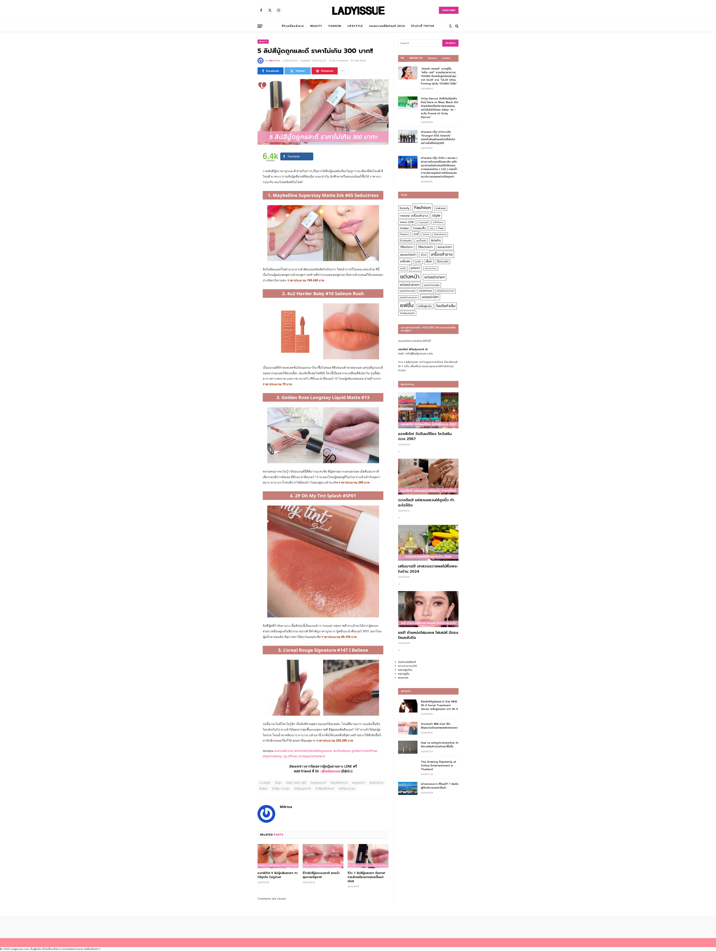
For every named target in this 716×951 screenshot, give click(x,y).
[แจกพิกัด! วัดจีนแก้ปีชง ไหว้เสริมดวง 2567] (428, 410)
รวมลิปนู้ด (264, 782)
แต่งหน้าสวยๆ (409, 284)
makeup (441, 208)
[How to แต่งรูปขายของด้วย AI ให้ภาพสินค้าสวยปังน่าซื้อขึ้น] (407, 747)
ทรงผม (404, 228)
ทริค (432, 228)
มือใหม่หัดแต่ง (440, 234)
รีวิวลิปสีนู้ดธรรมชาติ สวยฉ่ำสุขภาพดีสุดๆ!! (321, 875)
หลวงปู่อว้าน (405, 670)
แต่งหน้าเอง (425, 291)
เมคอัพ (418, 261)
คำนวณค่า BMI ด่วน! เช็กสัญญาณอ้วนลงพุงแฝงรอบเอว (439, 726)
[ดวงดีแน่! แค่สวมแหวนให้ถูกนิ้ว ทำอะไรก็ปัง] (428, 477)
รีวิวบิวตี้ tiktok (422, 26)
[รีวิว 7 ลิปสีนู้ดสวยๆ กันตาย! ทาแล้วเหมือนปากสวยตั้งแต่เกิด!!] (368, 856)
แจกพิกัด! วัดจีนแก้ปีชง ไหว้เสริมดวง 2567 (425, 436)
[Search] (457, 26)
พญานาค (403, 678)
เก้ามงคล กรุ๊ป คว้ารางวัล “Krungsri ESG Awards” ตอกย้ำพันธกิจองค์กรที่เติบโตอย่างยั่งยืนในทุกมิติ (438, 137)
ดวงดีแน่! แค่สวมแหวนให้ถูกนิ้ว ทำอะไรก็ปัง (426, 503)
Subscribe (448, 10)
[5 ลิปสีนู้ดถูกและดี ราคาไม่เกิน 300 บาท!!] (323, 112)
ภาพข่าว (446, 58)
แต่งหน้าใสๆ (430, 297)
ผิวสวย (426, 234)
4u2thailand (341, 751)
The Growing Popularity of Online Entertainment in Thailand (438, 765)
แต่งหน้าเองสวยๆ (408, 297)
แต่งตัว (403, 268)
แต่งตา (415, 268)
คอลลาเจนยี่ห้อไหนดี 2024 (387, 26)
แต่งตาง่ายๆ (431, 268)
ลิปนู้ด (278, 782)
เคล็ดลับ (405, 261)
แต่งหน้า (410, 276)
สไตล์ (423, 255)
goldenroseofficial (364, 751)
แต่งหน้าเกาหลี (407, 291)
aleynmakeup (272, 756)
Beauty (316, 26)
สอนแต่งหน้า (408, 254)
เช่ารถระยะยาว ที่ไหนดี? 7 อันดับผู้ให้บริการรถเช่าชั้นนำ (440, 786)
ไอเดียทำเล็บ (445, 306)
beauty (404, 208)
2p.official (290, 756)
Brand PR (416, 58)
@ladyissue (331, 771)
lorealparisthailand (311, 756)
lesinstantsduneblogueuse (313, 751)
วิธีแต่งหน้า (425, 246)
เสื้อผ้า (428, 261)
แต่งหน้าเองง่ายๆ (445, 291)
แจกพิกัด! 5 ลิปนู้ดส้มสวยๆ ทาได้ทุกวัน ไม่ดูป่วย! (277, 875)
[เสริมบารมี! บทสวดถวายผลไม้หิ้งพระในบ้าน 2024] (428, 543)
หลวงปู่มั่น (403, 674)
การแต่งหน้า (423, 222)
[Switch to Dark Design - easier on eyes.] (450, 26)
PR (402, 58)
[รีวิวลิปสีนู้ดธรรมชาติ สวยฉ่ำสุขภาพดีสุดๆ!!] (323, 856)
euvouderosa (283, 751)
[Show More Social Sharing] (342, 70)
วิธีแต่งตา (406, 246)
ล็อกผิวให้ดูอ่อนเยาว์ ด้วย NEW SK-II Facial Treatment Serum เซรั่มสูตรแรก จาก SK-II (439, 705)
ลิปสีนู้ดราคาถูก (347, 788)
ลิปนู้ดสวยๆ (358, 782)
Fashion (335, 26)
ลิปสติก (436, 240)
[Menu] (259, 26)
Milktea (274, 60)
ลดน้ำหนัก (421, 240)
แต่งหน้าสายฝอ (431, 285)
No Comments (340, 60)
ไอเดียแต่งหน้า (407, 313)
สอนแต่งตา (444, 247)
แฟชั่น (407, 305)
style (436, 215)
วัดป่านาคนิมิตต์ (407, 662)
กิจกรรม (432, 58)
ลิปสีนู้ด (263, 788)
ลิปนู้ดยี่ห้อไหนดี (339, 782)
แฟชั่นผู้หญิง (425, 306)
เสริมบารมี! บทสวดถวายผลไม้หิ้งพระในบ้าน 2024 (428, 569)
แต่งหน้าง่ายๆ (434, 277)
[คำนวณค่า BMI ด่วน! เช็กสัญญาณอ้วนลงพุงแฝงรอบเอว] (407, 728)
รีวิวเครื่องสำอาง (293, 26)
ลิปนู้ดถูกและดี (318, 782)
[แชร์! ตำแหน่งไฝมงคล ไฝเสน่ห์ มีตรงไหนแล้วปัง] (428, 609)
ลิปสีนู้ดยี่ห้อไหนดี (324, 788)
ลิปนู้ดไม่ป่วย (376, 782)
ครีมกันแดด (438, 222)
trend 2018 (407, 222)
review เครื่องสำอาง (414, 215)
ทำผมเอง (404, 234)
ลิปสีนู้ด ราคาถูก (281, 788)
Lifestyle (355, 26)
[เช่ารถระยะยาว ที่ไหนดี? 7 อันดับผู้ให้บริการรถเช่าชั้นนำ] (407, 788)
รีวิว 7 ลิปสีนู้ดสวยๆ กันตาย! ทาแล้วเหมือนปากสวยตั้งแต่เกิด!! (366, 877)
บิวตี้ (416, 234)
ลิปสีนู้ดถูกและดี (302, 788)
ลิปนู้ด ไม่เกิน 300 (296, 782)
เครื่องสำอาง (442, 254)
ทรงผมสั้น (419, 228)
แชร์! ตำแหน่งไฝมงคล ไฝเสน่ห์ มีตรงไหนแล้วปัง (428, 635)
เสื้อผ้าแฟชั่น (442, 261)
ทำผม (441, 228)
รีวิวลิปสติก (406, 240)
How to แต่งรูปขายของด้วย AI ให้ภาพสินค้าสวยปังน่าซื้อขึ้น (439, 744)
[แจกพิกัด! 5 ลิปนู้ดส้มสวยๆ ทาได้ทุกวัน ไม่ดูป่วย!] (278, 856)
